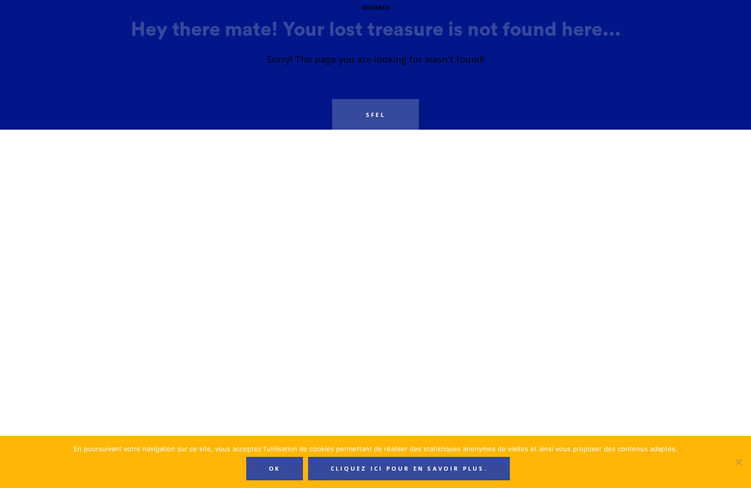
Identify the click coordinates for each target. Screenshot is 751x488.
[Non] (738, 462)
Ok (274, 468)
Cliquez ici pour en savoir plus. (409, 468)
